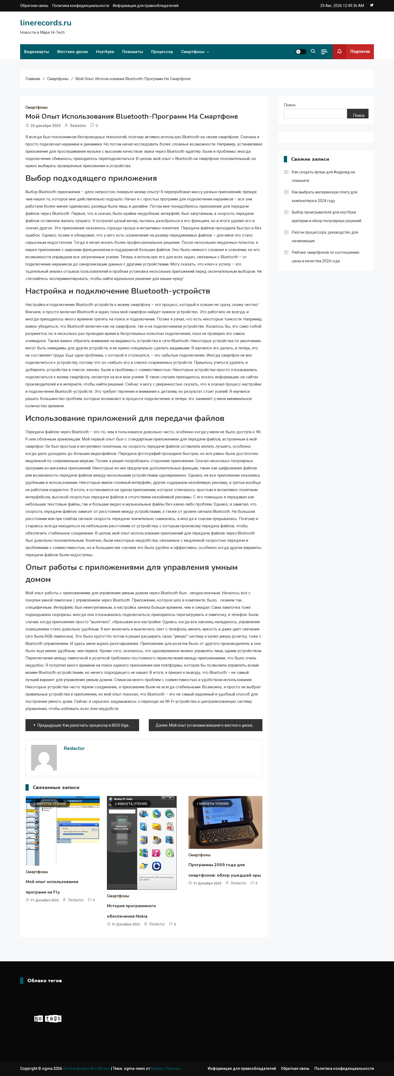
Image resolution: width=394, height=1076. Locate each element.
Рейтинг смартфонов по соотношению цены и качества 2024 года (325, 256)
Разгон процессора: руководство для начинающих (325, 236)
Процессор (162, 51)
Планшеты (132, 51)
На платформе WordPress (87, 1068)
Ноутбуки (105, 51)
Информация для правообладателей (146, 5)
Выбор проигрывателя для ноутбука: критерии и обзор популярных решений (326, 216)
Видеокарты (36, 51)
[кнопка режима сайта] (301, 51)
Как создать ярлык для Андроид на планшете (323, 176)
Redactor (78, 126)
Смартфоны (193, 51)
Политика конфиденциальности (80, 5)
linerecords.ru (46, 22)
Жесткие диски (72, 51)
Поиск (290, 105)
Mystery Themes (165, 1068)
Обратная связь (34, 5)
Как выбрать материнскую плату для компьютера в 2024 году (324, 196)
